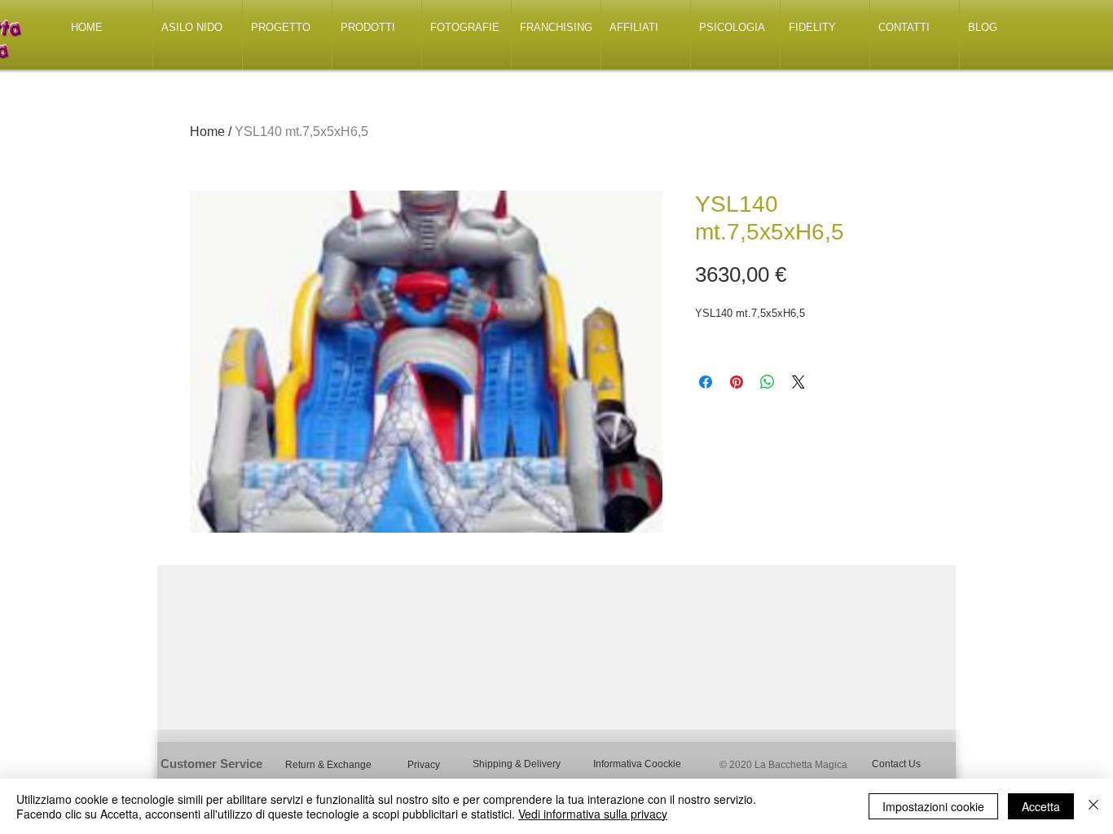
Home (207, 131)
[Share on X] (798, 382)
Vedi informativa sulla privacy (592, 813)
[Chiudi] (1093, 806)
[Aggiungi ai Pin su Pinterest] (736, 382)
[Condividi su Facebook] (705, 382)
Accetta (1041, 806)
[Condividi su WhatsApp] (767, 382)
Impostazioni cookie (933, 806)
